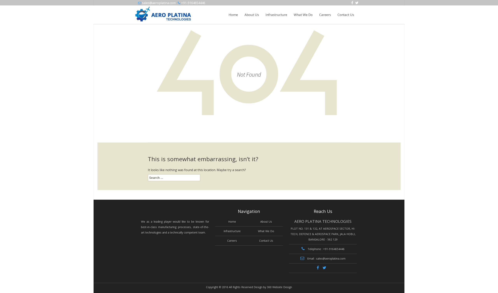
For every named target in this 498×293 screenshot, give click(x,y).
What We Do (303, 14)
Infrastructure (276, 14)
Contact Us (346, 14)
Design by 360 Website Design (273, 287)
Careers (325, 14)
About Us (252, 14)
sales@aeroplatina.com (159, 3)
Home (233, 14)
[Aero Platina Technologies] (153, 12)
